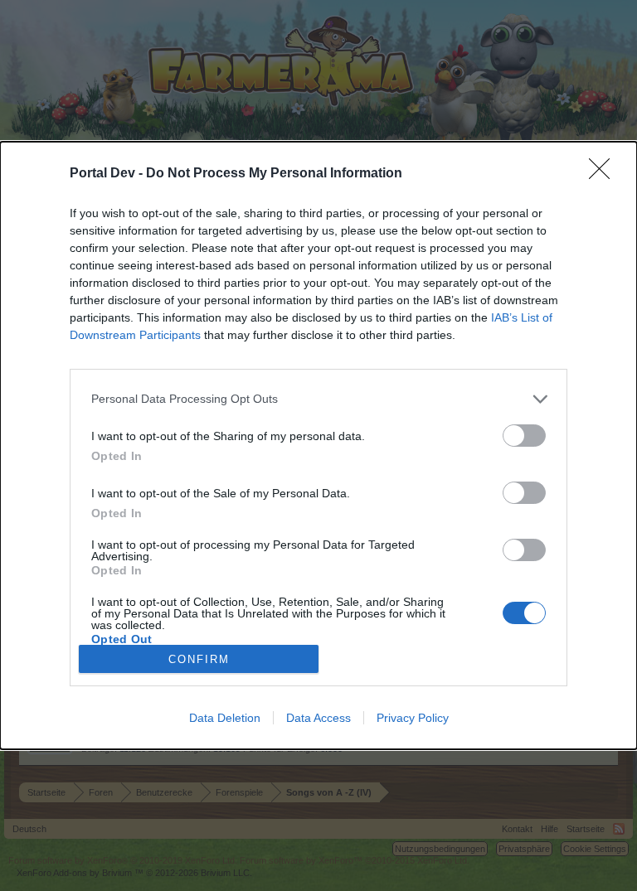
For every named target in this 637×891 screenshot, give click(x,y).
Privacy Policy (413, 717)
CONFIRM (199, 659)
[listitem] (318, 399)
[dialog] (318, 446)
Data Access (318, 717)
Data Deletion (224, 717)
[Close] (604, 174)
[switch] (524, 435)
